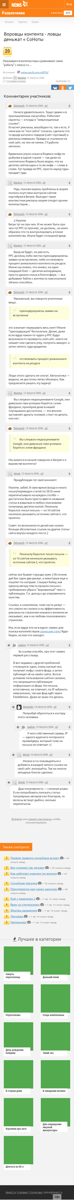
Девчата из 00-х (15, 1166)
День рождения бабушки (15, 1051)
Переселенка (13, 1015)
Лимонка (16, 916)
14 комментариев (16, 81)
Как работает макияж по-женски (33, 873)
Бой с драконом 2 (22, 898)
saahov (22, 645)
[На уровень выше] (9, 645)
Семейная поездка (23, 883)
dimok (17, 473)
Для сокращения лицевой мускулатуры (52, 1127)
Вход (69, 4)
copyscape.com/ (50, 631)
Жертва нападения (23, 910)
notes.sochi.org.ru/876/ (34, 72)
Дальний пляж (51, 977)
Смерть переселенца (13, 976)
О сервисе (22, 1192)
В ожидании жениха (54, 1090)
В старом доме (14, 1090)
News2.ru (11, 1192)
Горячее (22, 21)
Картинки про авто (16, 1128)
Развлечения (13, 13)
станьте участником (40, 819)
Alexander (28, 706)
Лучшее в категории (39, 939)
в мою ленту (57, 13)
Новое (35, 21)
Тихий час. (48, 1052)
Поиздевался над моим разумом (33, 889)
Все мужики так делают (27, 867)
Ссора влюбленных (53, 1015)
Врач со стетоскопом (25, 904)
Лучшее (9, 21)
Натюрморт (18, 922)
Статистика (36, 1192)
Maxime (22, 77)
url (46, 105)
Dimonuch (19, 105)
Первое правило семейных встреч (34, 858)
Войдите (17, 819)
